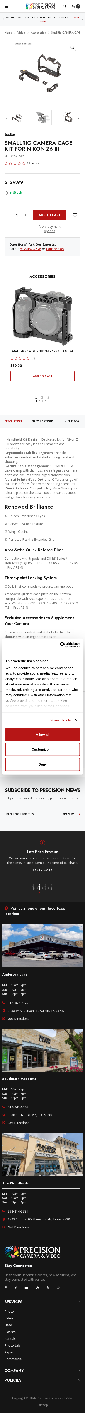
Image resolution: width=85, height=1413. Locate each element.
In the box (71, 421)
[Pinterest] (37, 1287)
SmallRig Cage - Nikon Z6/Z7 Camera (41, 351)
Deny (43, 764)
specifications (42, 421)
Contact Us (55, 249)
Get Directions (18, 1018)
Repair (9, 1352)
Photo (9, 1311)
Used (8, 1325)
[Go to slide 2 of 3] (44, 401)
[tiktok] (58, 1287)
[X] (48, 1287)
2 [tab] (41, 888)
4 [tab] (51, 888)
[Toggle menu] (6, 6)
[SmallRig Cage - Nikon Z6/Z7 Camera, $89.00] (42, 316)
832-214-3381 (18, 1211)
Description (13, 421)
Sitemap (42, 1405)
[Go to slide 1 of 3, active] (38, 401)
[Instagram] (6, 1287)
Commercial (13, 1359)
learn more (42, 870)
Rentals (10, 1338)
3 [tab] (47, 888)
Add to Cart (42, 376)
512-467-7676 (30, 249)
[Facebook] (16, 1287)
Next (82, 19)
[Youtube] (26, 1288)
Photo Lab (12, 1345)
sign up (68, 814)
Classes (10, 1332)
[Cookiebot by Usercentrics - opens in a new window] (60, 645)
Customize (40, 749)
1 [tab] (35, 888)
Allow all (42, 734)
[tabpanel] (42, 856)
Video (9, 1318)
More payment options (50, 228)
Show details (60, 720)
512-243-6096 (18, 1107)
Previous (3, 19)
